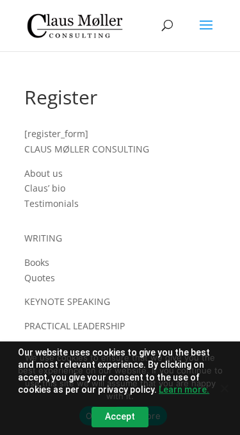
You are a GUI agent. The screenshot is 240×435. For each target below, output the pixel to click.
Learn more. (184, 389)
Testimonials (51, 203)
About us (43, 173)
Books (36, 262)
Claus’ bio (44, 188)
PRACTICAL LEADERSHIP (74, 326)
